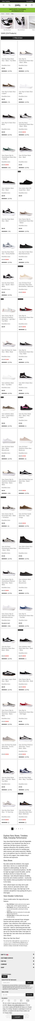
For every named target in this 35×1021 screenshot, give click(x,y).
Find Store (29, 994)
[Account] (26, 5)
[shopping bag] (32, 5)
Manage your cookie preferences (16, 1005)
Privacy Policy (30, 987)
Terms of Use (22, 987)
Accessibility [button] (30, 1)
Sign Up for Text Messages (9, 980)
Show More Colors (6, 65)
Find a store (5, 992)
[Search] (9, 5)
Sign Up (4, 976)
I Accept (17, 1017)
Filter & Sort (18, 38)
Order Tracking (6, 1)
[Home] (17, 5)
